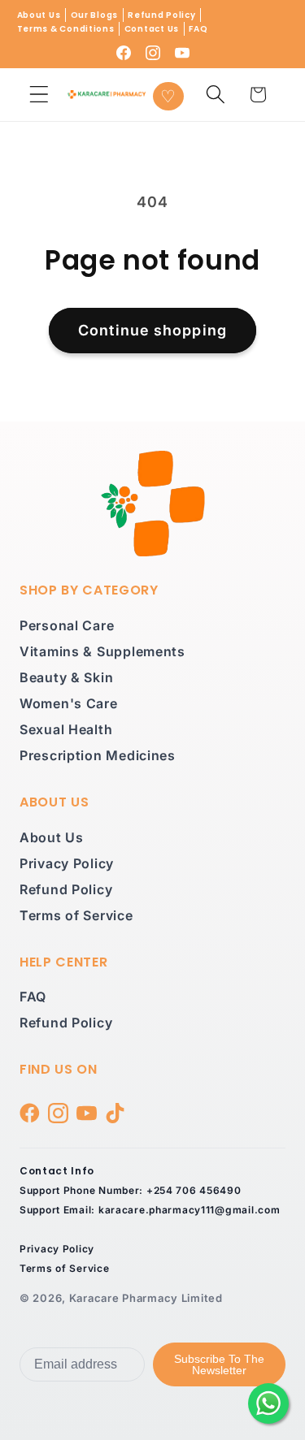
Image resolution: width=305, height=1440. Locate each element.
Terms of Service (76, 915)
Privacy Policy (67, 863)
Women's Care (69, 703)
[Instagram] (153, 52)
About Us (39, 15)
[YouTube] (182, 52)
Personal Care (67, 625)
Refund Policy (161, 15)
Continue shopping (152, 330)
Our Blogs (94, 15)
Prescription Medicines (98, 755)
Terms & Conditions (66, 29)
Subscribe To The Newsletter (219, 1364)
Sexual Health (66, 729)
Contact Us (151, 29)
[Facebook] (123, 52)
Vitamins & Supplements (102, 651)
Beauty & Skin (66, 677)
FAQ (198, 29)
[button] (39, 94)
